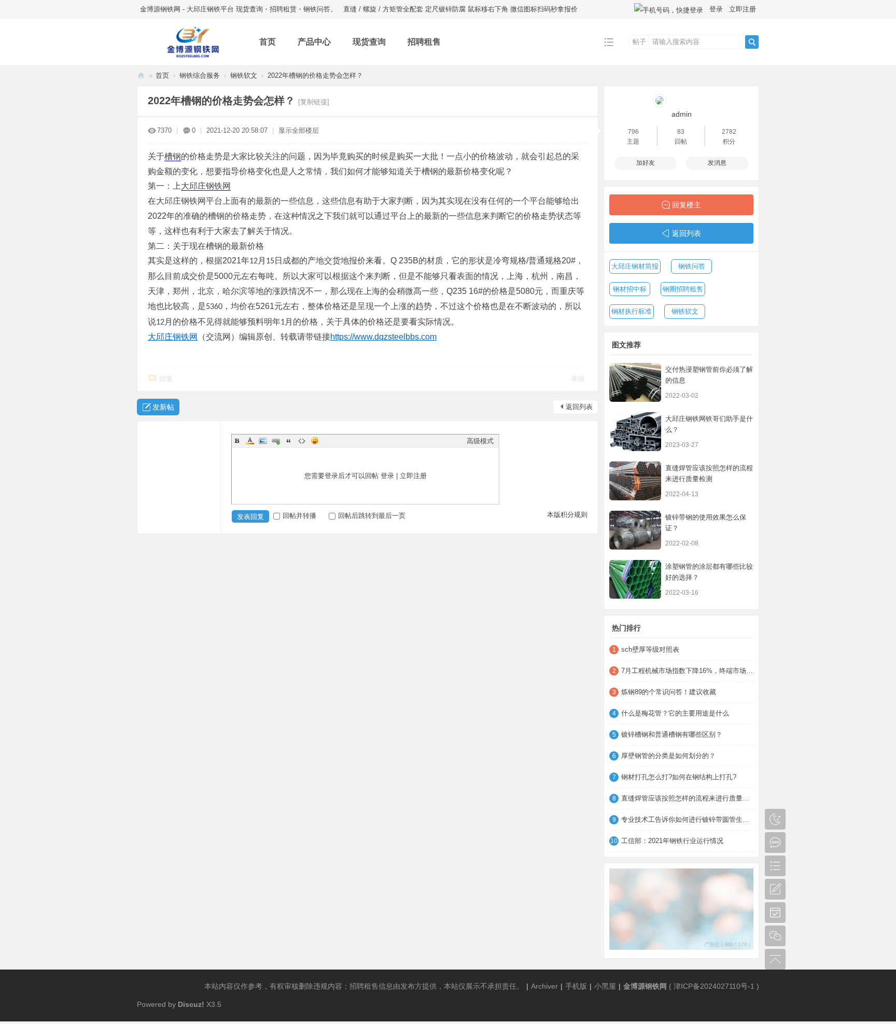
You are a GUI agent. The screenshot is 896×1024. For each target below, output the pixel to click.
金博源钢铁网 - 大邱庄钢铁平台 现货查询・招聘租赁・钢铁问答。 (238, 9)
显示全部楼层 (298, 130)
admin (681, 114)
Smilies (315, 441)
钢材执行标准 (631, 311)
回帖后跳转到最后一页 (371, 516)
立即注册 (742, 9)
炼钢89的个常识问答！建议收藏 (668, 692)
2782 (729, 131)
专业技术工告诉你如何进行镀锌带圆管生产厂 (687, 819)
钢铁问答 (691, 266)
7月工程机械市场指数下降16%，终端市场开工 (687, 671)
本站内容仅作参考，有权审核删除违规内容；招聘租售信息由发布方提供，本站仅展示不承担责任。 (364, 986)
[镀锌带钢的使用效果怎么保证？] (635, 530)
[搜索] (752, 42)
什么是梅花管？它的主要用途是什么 (675, 713)
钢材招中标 (630, 289)
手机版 (576, 986)
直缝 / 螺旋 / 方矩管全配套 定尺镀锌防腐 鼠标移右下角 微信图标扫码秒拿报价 (460, 9)
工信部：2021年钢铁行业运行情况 (672, 841)
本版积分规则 (567, 514)
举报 (577, 379)
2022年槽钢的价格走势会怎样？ (315, 75)
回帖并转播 (299, 516)
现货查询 (369, 41)
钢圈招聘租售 (683, 289)
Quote (289, 441)
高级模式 (480, 441)
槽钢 (172, 156)
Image (263, 441)
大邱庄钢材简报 (635, 266)
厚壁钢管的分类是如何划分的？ (668, 756)
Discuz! (191, 1004)
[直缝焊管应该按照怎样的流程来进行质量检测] (635, 480)
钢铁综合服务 (199, 75)
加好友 (645, 162)
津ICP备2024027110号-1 (714, 986)
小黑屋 (605, 986)
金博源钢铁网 (141, 75)
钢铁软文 (243, 75)
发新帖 (163, 407)
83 (680, 131)
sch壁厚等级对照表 (650, 649)
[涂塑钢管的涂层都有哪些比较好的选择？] (635, 579)
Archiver (544, 986)
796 (633, 131)
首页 (267, 41)
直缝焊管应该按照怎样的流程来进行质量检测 (687, 798)
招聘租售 (424, 41)
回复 (166, 379)
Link (276, 441)
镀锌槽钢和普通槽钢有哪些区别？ (671, 734)
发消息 (717, 162)
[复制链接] (313, 102)
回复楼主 (686, 205)
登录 (716, 9)
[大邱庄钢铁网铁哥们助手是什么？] (635, 431)
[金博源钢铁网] (190, 58)
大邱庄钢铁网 (206, 185)
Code (302, 441)
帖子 (639, 42)
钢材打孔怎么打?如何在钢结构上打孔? (678, 777)
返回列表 (579, 407)
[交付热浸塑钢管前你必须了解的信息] (635, 382)
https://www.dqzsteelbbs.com (383, 336)
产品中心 (314, 41)
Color (250, 441)
